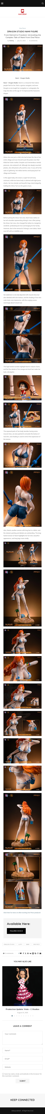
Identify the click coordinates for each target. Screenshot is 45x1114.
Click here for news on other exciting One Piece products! (22, 912)
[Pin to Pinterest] (28, 953)
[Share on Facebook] (23, 953)
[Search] (43, 3)
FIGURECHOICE (16, 931)
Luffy (20, 944)
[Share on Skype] (35, 953)
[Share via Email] (40, 953)
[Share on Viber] (38, 953)
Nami (27, 944)
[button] (4, 991)
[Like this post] (21, 953)
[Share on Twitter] (25, 953)
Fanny (12, 41)
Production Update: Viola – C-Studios (22, 1009)
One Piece (36, 944)
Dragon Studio (9, 944)
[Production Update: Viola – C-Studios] (22, 986)
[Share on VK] (30, 953)
